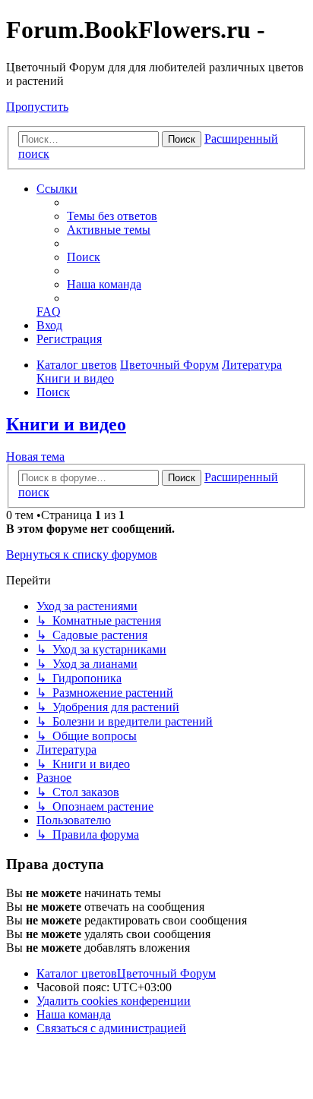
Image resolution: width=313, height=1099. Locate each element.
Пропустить (37, 106)
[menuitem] (112, 215)
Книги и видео (66, 424)
